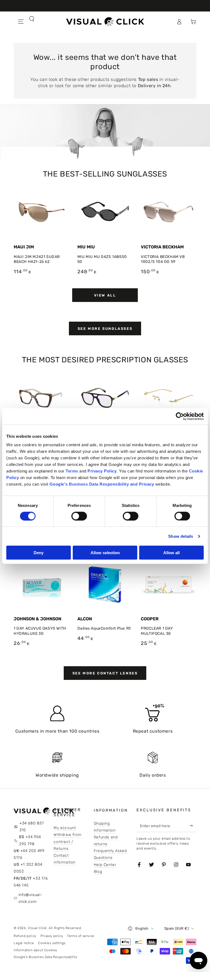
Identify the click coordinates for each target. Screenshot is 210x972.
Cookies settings (52, 943)
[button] (21, 34)
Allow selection (105, 552)
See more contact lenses (105, 673)
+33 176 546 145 (31, 882)
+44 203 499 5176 (29, 854)
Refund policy (25, 936)
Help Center (105, 864)
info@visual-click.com (30, 898)
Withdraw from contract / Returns (67, 841)
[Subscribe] (192, 826)
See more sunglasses (105, 329)
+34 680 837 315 (31, 826)
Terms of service (80, 936)
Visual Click (37, 928)
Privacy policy (51, 936)
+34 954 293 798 (30, 840)
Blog (98, 871)
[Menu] (21, 22)
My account (65, 828)
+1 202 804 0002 (28, 868)
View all (105, 295)
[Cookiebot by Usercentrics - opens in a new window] (180, 416)
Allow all (171, 552)
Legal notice (24, 943)
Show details (180, 536)
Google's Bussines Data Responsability (45, 957)
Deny (38, 552)
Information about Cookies (35, 950)
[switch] (79, 516)
